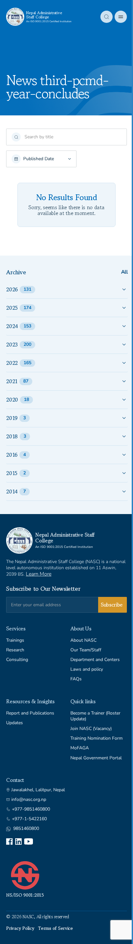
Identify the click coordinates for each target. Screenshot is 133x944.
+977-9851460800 (31, 809)
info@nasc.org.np (28, 800)
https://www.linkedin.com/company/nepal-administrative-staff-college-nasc (18, 841)
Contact (15, 780)
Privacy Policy (20, 928)
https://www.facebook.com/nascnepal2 (9, 841)
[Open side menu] (121, 17)
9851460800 (26, 829)
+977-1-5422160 (29, 819)
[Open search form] (106, 17)
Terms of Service (55, 928)
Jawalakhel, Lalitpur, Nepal (38, 790)
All (124, 272)
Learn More (38, 574)
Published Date (38, 159)
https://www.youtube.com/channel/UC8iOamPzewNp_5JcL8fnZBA (28, 841)
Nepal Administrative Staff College (44, 15)
